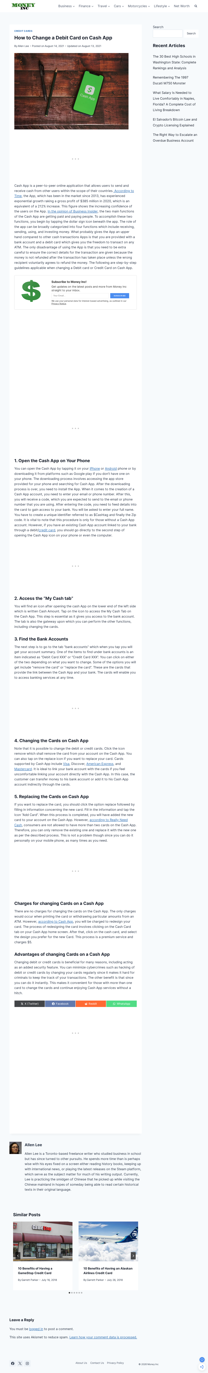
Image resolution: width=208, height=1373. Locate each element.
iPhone (95, 468)
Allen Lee (23, 46)
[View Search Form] (196, 6)
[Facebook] (12, 1363)
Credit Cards (23, 31)
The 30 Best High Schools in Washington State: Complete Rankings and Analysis (174, 62)
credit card (47, 530)
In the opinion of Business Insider (73, 211)
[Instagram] (27, 1363)
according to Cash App (55, 921)
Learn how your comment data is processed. (103, 1337)
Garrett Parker (29, 1279)
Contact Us (97, 1362)
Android (111, 468)
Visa (66, 764)
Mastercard (23, 769)
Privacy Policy (115, 1362)
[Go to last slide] (18, 1255)
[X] (20, 1363)
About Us (81, 1362)
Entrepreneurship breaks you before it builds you (76, 315)
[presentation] (42, 1241)
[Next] (133, 1255)
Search (158, 27)
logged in (36, 1329)
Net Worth (182, 6)
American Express (99, 764)
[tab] (69, 1293)
